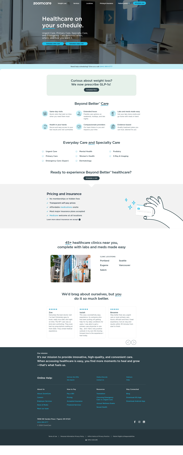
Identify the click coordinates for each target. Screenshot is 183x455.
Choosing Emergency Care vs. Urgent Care (105, 398)
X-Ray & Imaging (120, 156)
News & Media (42, 405)
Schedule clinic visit (53, 44)
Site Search (70, 380)
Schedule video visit (76, 44)
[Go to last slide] (128, 342)
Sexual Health (102, 407)
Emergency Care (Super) (57, 160)
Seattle (122, 260)
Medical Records (102, 377)
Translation (101, 394)
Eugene (104, 265)
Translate (133, 410)
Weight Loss (62, 3)
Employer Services (44, 401)
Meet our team (43, 409)
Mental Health (85, 151)
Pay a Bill (70, 394)
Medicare (129, 377)
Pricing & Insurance (106, 3)
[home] (42, 3)
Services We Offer (73, 377)
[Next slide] (133, 342)
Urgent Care (51, 151)
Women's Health (87, 156)
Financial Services (74, 405)
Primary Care (52, 156)
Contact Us (100, 380)
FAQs (128, 380)
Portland (104, 260)
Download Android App (135, 401)
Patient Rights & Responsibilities (123, 436)
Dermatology (85, 160)
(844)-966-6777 (42, 422)
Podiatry (117, 151)
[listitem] (61, 322)
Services (76, 3)
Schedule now (139, 3)
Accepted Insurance (74, 401)
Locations (89, 3)
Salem (103, 269)
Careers (40, 397)
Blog (128, 394)
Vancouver (124, 265)
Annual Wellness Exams (106, 403)
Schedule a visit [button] (91, 178)
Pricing (69, 397)
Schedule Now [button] (91, 90)
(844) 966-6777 (106, 66)
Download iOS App (133, 397)
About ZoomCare (44, 394)
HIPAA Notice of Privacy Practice (98, 436)
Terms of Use (53, 436)
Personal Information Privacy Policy (72, 436)
